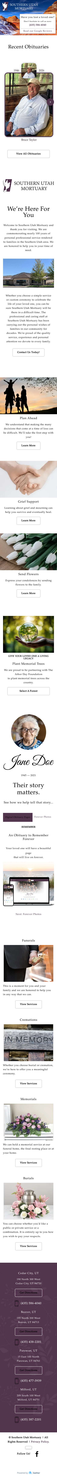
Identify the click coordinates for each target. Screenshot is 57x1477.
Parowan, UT (28, 1351)
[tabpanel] (28, 874)
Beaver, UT (28, 1312)
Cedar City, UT (28, 1273)
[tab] (18, 817)
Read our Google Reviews (37, 31)
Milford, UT (28, 1389)
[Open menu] (54, 6)
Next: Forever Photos (28, 914)
